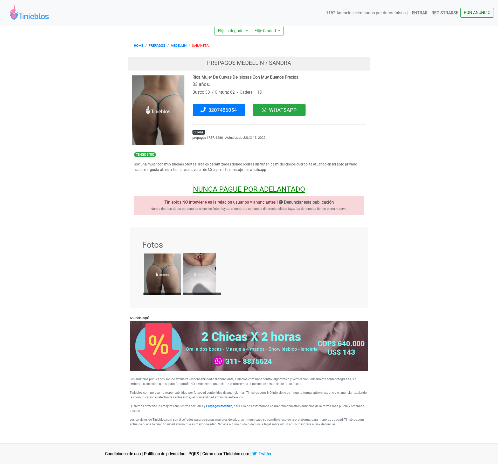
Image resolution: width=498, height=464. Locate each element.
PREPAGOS (157, 45)
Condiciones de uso (123, 453)
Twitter (264, 453)
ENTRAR (419, 12)
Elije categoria (231, 30)
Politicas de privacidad (164, 453)
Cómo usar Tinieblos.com (225, 453)
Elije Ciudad (265, 30)
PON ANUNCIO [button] (477, 12)
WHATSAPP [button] (281, 110)
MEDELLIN (178, 45)
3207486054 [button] (221, 110)
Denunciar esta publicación (308, 202)
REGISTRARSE (445, 12)
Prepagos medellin (219, 406)
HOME (138, 45)
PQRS (194, 453)
